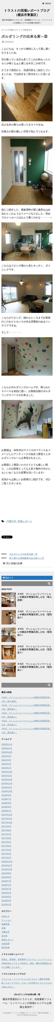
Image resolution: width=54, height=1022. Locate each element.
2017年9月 (6, 826)
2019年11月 (6, 787)
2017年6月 (6, 838)
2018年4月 (6, 807)
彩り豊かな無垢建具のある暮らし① (26, 558)
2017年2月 (6, 854)
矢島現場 (5, 943)
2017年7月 (6, 834)
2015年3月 (6, 904)
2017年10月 (6, 822)
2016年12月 (6, 861)
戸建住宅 (11, 521)
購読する (9, 578)
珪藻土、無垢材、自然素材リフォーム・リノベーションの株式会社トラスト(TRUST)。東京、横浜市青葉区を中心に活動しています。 (26, 963)
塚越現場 (5, 924)
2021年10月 (6, 779)
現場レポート (25, 521)
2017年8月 (6, 830)
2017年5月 (6, 842)
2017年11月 (6, 818)
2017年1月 (6, 857)
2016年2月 (6, 885)
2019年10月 (6, 791)
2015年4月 (6, 900)
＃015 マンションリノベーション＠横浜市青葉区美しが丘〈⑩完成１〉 (34, 667)
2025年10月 (6, 752)
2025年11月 (6, 748)
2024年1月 (6, 768)
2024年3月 (6, 760)
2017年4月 (6, 846)
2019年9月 (6, 795)
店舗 (3, 928)
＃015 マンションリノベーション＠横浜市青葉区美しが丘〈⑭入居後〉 (34, 597)
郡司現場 (5, 947)
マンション (6, 920)
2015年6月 (6, 893)
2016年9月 (6, 873)
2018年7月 (6, 799)
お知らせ (5, 916)
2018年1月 (6, 811)
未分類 (4, 936)
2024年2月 (6, 764)
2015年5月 (6, 896)
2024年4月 (6, 756)
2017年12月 (6, 814)
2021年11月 (6, 775)
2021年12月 (6, 772)
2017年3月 (6, 850)
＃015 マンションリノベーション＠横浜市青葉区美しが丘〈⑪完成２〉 (34, 649)
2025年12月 (6, 744)
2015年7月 (6, 889)
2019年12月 (6, 783)
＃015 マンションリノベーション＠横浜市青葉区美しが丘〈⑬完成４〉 (34, 614)
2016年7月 (6, 881)
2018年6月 (6, 803)
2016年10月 (6, 869)
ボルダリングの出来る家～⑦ (23, 554)
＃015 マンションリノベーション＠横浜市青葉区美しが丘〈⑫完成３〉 (34, 632)
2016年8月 (6, 877)
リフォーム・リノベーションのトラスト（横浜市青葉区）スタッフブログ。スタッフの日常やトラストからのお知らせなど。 (26, 983)
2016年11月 (6, 865)
